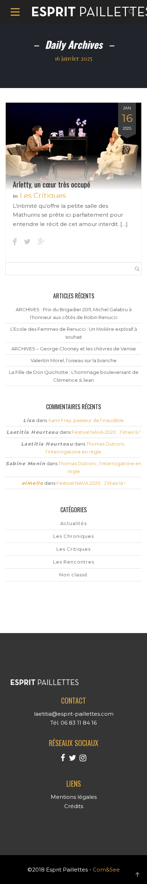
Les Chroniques (73, 536)
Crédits (73, 806)
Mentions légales (74, 796)
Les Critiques (43, 195)
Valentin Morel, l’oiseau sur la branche (74, 360)
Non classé (73, 574)
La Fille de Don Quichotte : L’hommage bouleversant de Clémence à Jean (73, 376)
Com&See (106, 869)
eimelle (33, 483)
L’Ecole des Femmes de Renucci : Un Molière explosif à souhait (73, 333)
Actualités (73, 523)
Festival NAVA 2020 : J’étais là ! (106, 432)
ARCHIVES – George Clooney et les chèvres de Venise (73, 348)
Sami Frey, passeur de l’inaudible (86, 420)
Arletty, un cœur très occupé (51, 184)
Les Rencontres (73, 562)
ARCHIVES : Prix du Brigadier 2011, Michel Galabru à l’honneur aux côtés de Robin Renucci (74, 313)
